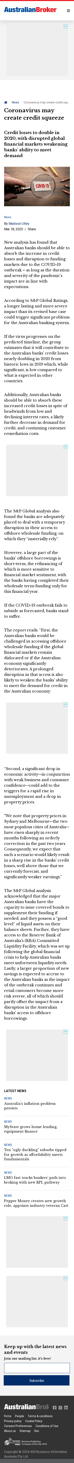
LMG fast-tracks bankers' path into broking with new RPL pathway (35, 1180)
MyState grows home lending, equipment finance (30, 1129)
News (15, 102)
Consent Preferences (18, 1426)
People (19, 1416)
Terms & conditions (40, 1416)
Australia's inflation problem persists (30, 1106)
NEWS (8, 1098)
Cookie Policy (33, 1421)
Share (32, 229)
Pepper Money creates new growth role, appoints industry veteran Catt (36, 1203)
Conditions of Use (47, 1426)
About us (10, 1431)
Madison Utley (19, 224)
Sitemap (25, 1431)
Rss (36, 1431)
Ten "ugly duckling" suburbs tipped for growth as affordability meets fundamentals (35, 1154)
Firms (7, 1416)
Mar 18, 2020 (13, 229)
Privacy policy (13, 1421)
